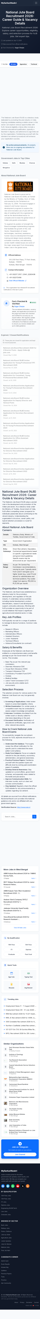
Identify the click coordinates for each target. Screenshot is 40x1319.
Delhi (14, 163)
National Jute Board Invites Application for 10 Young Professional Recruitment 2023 (18, 425)
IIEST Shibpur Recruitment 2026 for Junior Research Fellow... (19, 883)
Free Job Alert (5, 1250)
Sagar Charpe (19, 306)
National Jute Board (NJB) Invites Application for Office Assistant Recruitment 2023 (16, 438)
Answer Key (5, 1267)
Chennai (32, 163)
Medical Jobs (5, 1247)
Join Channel (20, 1154)
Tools (2, 1277)
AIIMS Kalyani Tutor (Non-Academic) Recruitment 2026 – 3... (17, 892)
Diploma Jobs (5, 1205)
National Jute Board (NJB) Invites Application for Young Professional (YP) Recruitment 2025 (19, 362)
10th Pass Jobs (6, 1195)
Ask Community (6, 1283)
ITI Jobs (3, 1202)
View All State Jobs (20, 927)
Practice (3, 1280)
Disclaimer (29, 1302)
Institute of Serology (16, 1054)
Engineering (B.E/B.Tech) (9, 1208)
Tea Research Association (18, 1060)
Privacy (22, 1302)
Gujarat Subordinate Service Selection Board (22, 1066)
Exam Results (5, 1264)
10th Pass (11, 944)
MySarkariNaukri (9, 3)
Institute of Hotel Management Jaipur (22, 1072)
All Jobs (13, 64)
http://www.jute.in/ (23, 807)
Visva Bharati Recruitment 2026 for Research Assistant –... (16, 918)
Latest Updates (6, 1241)
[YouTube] (18, 1186)
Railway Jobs (5, 1228)
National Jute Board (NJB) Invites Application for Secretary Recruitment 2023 (18, 413)
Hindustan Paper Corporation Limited (21, 1097)
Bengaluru (6, 167)
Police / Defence (6, 1231)
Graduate (11, 954)
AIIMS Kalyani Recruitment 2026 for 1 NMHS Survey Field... (20, 874)
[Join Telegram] (8, 1186)
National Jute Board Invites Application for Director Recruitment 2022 (18, 449)
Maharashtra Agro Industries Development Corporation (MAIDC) (20, 1078)
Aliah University (14, 1120)
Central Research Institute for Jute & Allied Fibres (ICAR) (21, 1090)
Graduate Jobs (6, 1214)
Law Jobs (4, 1211)
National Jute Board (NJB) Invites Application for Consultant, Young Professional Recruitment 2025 (16, 375)
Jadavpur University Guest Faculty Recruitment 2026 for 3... (16, 909)
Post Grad (28, 954)
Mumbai (22, 163)
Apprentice (23, 64)
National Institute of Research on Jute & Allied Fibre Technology (22, 1131)
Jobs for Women (6, 1244)
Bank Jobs (4, 1225)
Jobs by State (5, 1234)
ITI (11, 949)
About (16, 1302)
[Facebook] (3, 1186)
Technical (34, 64)
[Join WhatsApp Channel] (13, 1186)
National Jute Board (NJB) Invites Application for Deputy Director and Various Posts (17, 400)
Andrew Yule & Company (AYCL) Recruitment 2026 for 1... (16, 901)
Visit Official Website (17, 281)
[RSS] (27, 1186)
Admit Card (4, 1261)
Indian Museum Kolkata (17, 1114)
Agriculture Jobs (6, 1238)
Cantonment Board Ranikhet (18, 1084)
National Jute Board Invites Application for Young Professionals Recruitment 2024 (18, 388)
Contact (36, 1302)
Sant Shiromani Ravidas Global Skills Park (21, 1048)
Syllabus (4, 1270)
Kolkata (5, 163)
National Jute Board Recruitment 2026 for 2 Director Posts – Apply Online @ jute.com (19, 350)
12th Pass (28, 944)
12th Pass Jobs (6, 1199)
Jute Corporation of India (17, 1125)
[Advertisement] (20, 91)
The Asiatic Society (15, 1109)
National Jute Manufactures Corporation (18, 1102)
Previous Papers (6, 1273)
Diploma (28, 949)
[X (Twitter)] (22, 1186)
